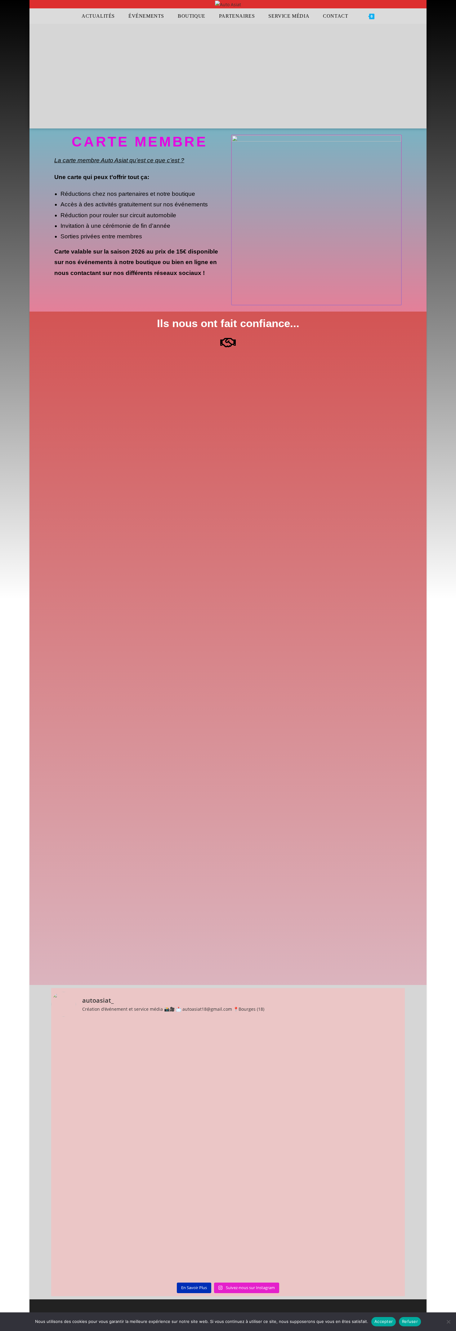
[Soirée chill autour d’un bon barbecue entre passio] (184, 1226)
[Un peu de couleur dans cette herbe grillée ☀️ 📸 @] (184, 1043)
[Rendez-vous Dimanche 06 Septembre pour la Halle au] (94, 1047)
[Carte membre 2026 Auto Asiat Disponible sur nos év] (362, 1223)
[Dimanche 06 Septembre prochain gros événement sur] (273, 1226)
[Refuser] (448, 1322)
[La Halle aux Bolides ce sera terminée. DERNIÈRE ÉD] (273, 1098)
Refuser (410, 1321)
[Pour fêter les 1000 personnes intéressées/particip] (362, 1090)
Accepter (383, 1321)
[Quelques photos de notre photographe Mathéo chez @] (94, 1203)
